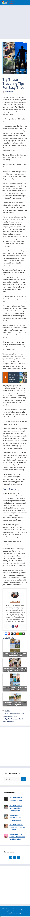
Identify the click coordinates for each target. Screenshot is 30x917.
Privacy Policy (8, 911)
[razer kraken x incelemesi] (15, 916)
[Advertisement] (15, 21)
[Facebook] (13, 626)
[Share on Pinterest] (9, 634)
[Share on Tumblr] (15, 634)
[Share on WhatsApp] (20, 634)
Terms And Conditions (19, 911)
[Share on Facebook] (6, 634)
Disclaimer (12, 913)
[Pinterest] (16, 626)
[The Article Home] (8, 2)
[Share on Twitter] (12, 634)
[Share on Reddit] (17, 634)
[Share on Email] (23, 634)
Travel (7, 711)
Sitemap (18, 913)
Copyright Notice (22, 909)
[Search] (23, 779)
